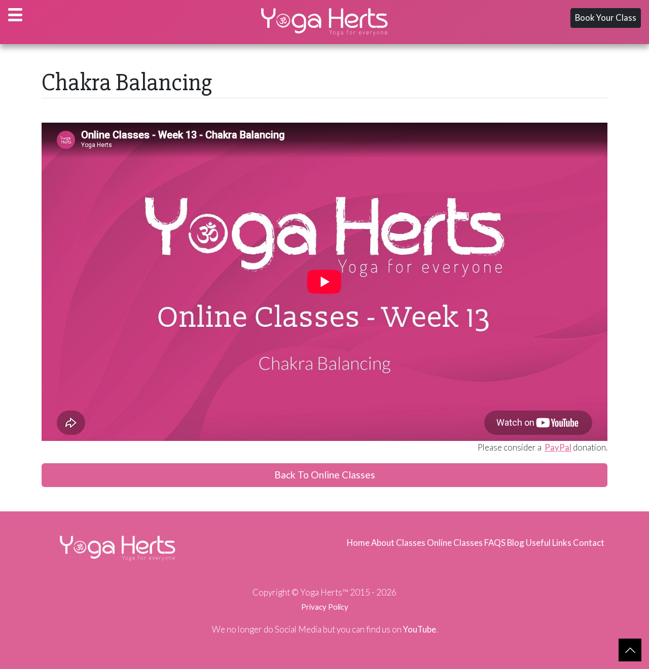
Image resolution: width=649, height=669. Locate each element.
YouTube (419, 629)
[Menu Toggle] (15, 14)
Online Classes (455, 542)
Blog (515, 542)
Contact (588, 542)
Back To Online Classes (324, 474)
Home (358, 542)
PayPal (558, 447)
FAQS (495, 542)
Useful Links (548, 542)
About (382, 542)
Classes (410, 542)
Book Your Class (605, 17)
